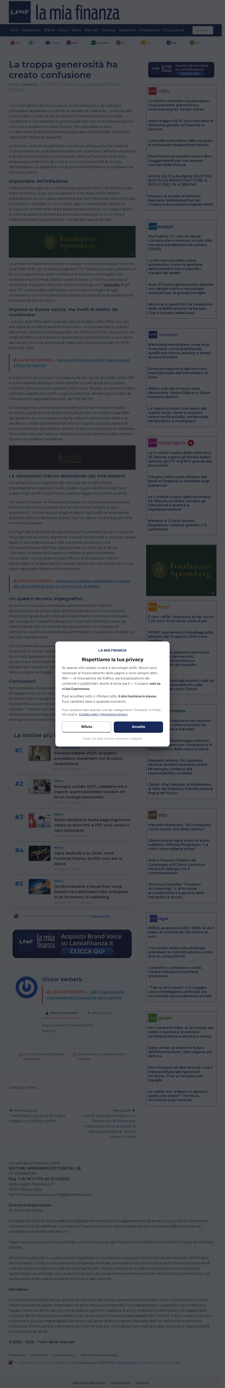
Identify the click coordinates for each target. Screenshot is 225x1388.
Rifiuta (86, 727)
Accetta (138, 727)
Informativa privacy (114, 714)
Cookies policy (89, 714)
